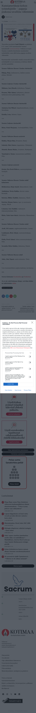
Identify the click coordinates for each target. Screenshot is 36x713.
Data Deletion (8, 390)
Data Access (18, 390)
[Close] (32, 323)
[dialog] (18, 356)
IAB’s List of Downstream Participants (20, 347)
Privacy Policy (27, 390)
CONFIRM (11, 384)
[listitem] (18, 353)
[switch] (29, 356)
